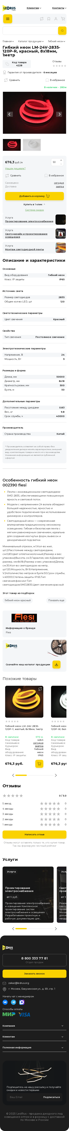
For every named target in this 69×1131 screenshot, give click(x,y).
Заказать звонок (34, 973)
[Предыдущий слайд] (10, 114)
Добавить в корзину (32, 196)
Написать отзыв (34, 834)
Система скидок (34, 210)
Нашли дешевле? (15, 168)
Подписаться (51, 1097)
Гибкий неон (55, 41)
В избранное (57, 80)
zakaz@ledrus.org (18, 983)
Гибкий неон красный (18, 600)
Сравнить (14, 80)
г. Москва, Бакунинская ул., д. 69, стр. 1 (32, 988)
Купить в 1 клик (33, 204)
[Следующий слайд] (59, 114)
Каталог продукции (29, 41)
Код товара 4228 (19, 64)
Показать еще (56, 600)
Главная (7, 41)
